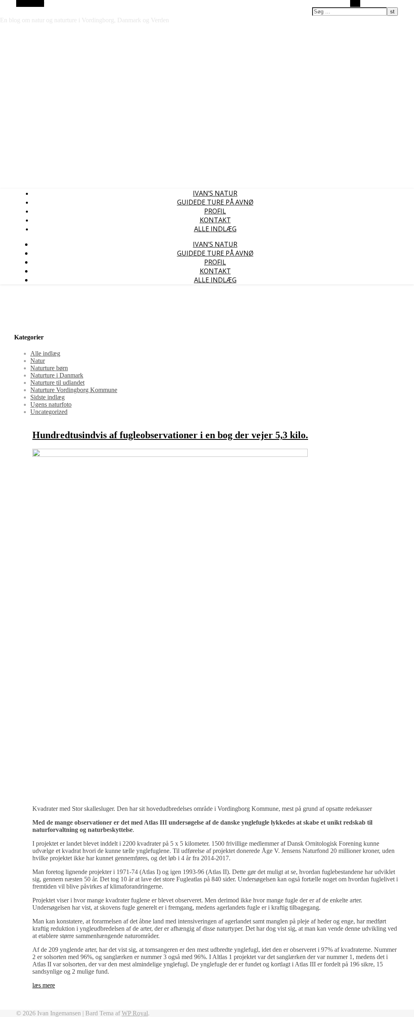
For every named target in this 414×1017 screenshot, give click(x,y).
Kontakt (215, 219)
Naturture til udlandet (57, 382)
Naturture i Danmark (56, 375)
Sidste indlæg (47, 397)
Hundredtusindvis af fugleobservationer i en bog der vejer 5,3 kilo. (170, 435)
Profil (215, 211)
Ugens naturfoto (51, 404)
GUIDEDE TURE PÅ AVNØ (215, 202)
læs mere (43, 985)
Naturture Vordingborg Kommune (73, 389)
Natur (37, 360)
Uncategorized (49, 411)
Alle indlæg (215, 228)
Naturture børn (49, 368)
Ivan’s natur (215, 193)
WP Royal (135, 1013)
